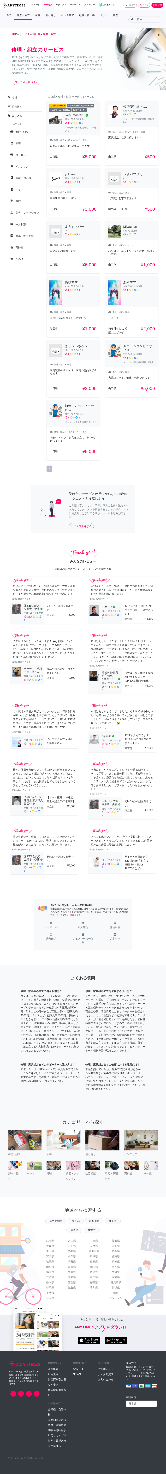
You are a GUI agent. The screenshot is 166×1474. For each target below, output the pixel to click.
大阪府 (74, 1229)
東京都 (76, 1221)
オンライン (115, 1298)
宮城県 (50, 1256)
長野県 (72, 1261)
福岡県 (116, 1251)
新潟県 (50, 1298)
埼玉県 (113, 1221)
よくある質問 (105, 1374)
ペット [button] (104, 15)
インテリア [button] (67, 15)
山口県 (94, 1277)
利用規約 (53, 1374)
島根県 (94, 1261)
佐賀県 (116, 1256)
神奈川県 (94, 1221)
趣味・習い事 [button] (87, 15)
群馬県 (50, 1287)
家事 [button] (37, 15)
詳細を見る (75, 915)
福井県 (72, 1251)
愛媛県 (116, 1240)
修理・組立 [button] (23, 15)
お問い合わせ (105, 1379)
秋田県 (50, 1261)
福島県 (50, 1272)
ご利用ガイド (105, 1369)
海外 (116, 1292)
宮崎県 (116, 1277)
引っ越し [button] (50, 15)
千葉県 (50, 1292)
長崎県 (116, 1261)
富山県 (72, 1240)
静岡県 (72, 1272)
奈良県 (94, 1246)
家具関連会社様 (57, 1419)
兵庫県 (94, 1240)
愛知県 (72, 1277)
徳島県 (94, 1282)
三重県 (72, 1282)
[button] (130, 5)
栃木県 (50, 1282)
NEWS (77, 1374)
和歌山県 (94, 1251)
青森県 (50, 1246)
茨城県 (50, 1277)
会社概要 (53, 1369)
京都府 (91, 1229)
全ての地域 (55, 1221)
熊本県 (116, 1266)
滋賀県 (72, 1287)
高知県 (116, 1246)
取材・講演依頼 (57, 1425)
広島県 (94, 1272)
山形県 (50, 1266)
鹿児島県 (116, 1282)
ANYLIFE (78, 1369)
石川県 (72, 1246)
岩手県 (50, 1251)
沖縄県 (116, 1287)
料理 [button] (115, 15)
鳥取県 (94, 1256)
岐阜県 (72, 1266)
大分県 (116, 1272)
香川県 (94, 1287)
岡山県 (94, 1266)
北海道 (50, 1240)
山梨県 (72, 1256)
